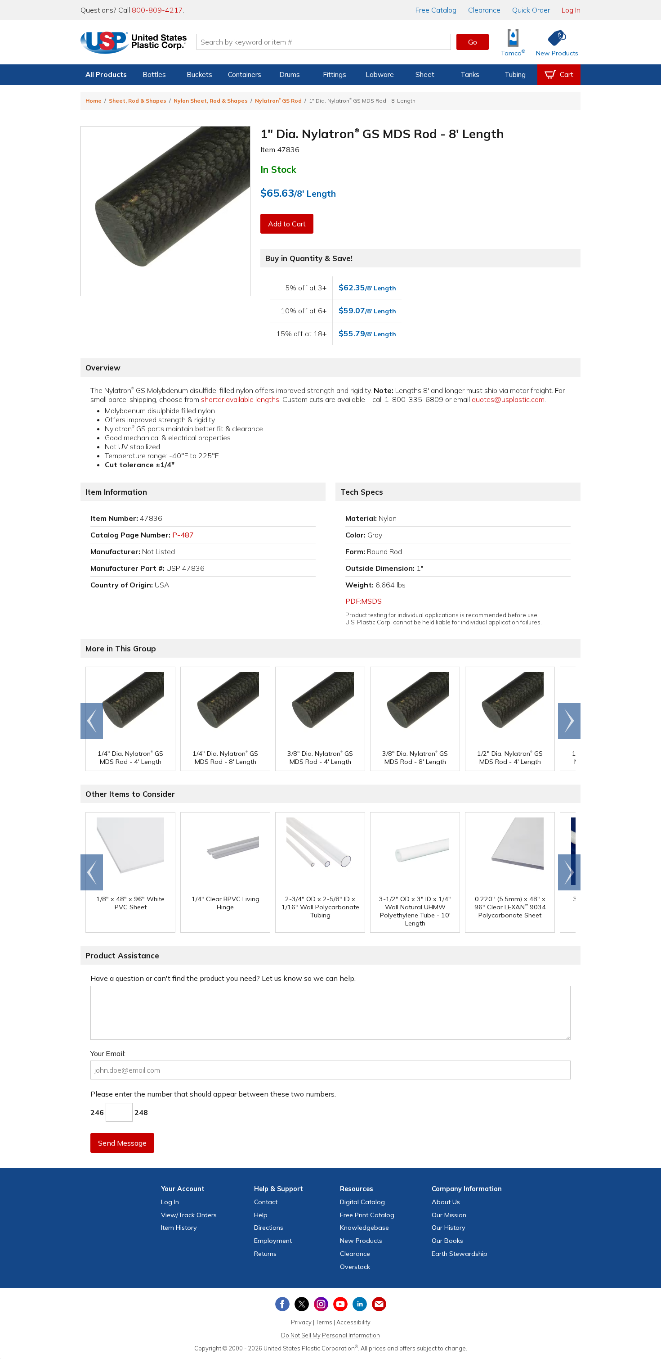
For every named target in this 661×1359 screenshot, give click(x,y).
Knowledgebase (364, 1228)
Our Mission (449, 1215)
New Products (361, 1241)
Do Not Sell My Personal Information (330, 1335)
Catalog (435, 9)
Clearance (484, 9)
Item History (179, 1228)
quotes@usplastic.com (508, 399)
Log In (571, 9)
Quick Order (531, 9)
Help (261, 1215)
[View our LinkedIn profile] (360, 1304)
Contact (265, 1202)
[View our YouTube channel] (340, 1304)
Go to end (92, 721)
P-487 (183, 534)
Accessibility (353, 1322)
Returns (265, 1254)
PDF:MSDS (363, 600)
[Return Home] (133, 44)
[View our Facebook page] (282, 1304)
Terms (324, 1322)
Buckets (199, 74)
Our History (448, 1228)
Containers (244, 74)
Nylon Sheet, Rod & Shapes (211, 100)
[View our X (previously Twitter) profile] (302, 1304)
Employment (273, 1241)
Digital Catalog (362, 1202)
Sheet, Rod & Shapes (137, 100)
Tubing (515, 74)
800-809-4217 (157, 9)
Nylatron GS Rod (278, 100)
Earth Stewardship (459, 1254)
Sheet (424, 74)
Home (93, 100)
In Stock (278, 169)
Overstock (355, 1267)
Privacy (301, 1322)
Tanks (469, 74)
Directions (268, 1228)
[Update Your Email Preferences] (379, 1304)
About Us (446, 1202)
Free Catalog (367, 1215)
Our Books (447, 1241)
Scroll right (569, 721)
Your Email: (107, 1053)
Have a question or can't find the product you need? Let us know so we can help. (223, 978)
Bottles (154, 74)
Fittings (334, 74)
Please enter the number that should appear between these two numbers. (213, 1093)
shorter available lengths (240, 399)
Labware (380, 74)
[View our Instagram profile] (321, 1304)
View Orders (189, 1215)
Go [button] (472, 41)
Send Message (122, 1142)
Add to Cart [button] (287, 223)
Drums (289, 74)
